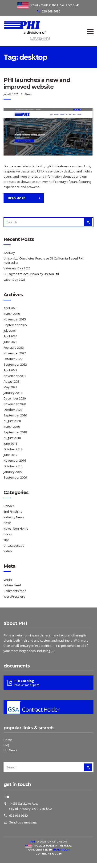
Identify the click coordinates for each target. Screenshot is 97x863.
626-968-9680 (51, 11)
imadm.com (61, 849)
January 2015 (13, 472)
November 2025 (15, 319)
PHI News (10, 750)
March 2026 (12, 314)
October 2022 (13, 359)
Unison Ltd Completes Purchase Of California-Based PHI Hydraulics (43, 260)
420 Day (9, 253)
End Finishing (13, 511)
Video (8, 551)
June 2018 (10, 443)
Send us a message (23, 822)
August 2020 (12, 421)
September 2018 (15, 432)
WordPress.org (14, 596)
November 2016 (15, 460)
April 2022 (10, 370)
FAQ (6, 745)
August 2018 (12, 438)
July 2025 (10, 330)
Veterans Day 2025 (17, 268)
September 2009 (15, 477)
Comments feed (15, 591)
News (28, 94)
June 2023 (10, 342)
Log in (8, 579)
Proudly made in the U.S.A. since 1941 (55, 5)
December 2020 (15, 398)
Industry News (14, 517)
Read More (16, 198)
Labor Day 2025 (14, 279)
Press (8, 534)
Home (8, 740)
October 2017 (13, 449)
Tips (6, 540)
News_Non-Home (16, 528)
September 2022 (15, 364)
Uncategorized (14, 545)
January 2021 (13, 393)
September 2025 (15, 325)
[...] (53, 651)
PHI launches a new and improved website (37, 83)
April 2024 (10, 336)
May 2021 (10, 387)
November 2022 (15, 353)
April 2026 (10, 308)
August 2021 (12, 381)
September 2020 (15, 415)
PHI (32, 841)
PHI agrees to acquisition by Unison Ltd (31, 274)
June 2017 (10, 455)
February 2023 (14, 347)
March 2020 (12, 426)
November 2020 (15, 404)
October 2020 (13, 410)
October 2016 (13, 466)
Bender (9, 506)
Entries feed (12, 585)
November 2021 (15, 376)
